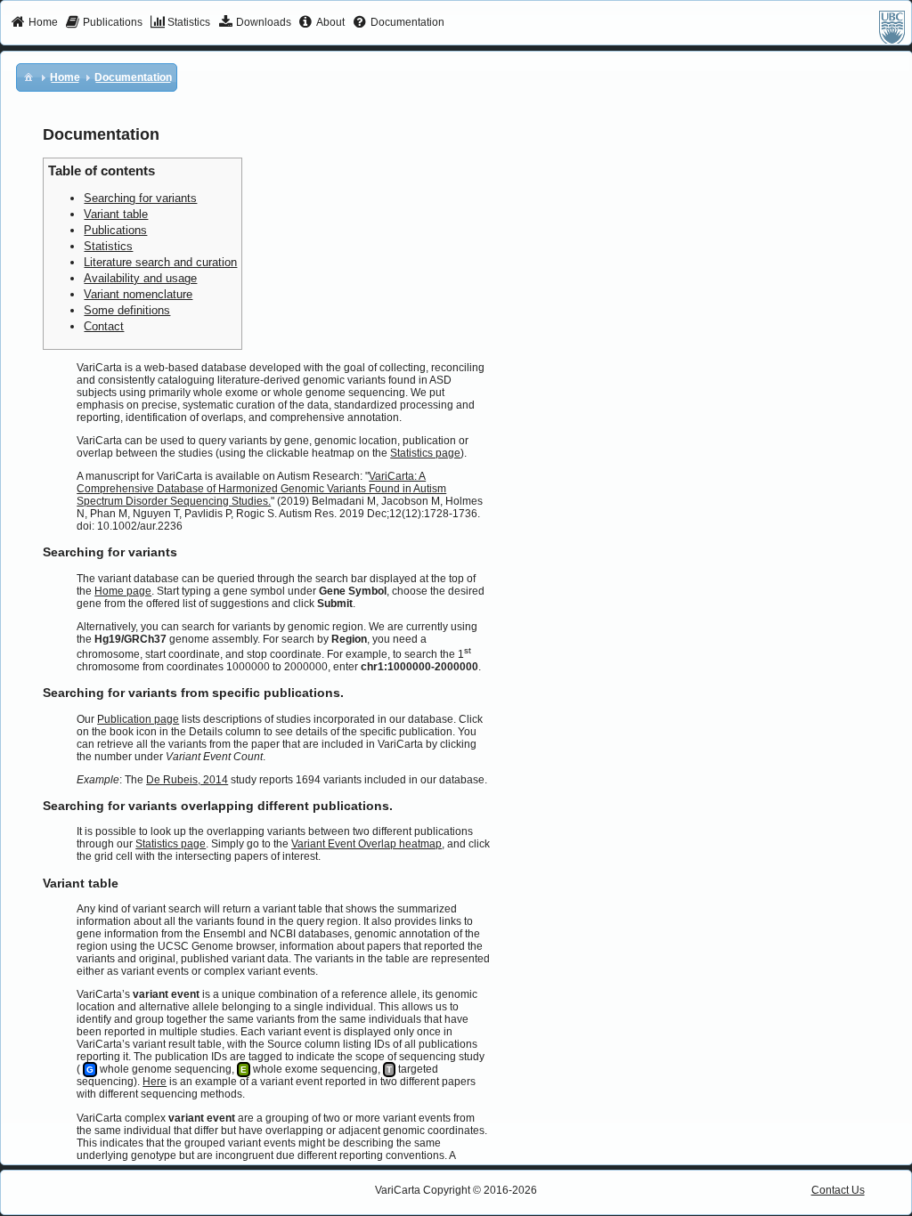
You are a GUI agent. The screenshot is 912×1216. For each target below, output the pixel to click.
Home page (122, 591)
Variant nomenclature (138, 294)
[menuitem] (34, 23)
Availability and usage (140, 278)
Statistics (108, 246)
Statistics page (425, 453)
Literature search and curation (160, 262)
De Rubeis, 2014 (187, 780)
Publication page (138, 719)
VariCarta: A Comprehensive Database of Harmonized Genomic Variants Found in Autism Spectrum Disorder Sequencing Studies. (261, 488)
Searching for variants (140, 198)
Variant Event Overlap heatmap (366, 844)
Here (154, 1081)
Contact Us (838, 1190)
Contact (104, 326)
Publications (115, 230)
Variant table (116, 214)
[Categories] (28, 76)
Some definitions (127, 310)
